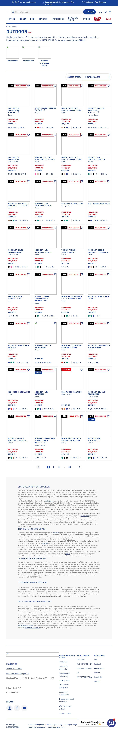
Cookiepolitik (64, 680)
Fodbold (97, 664)
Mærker (43, 19)
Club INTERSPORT (84, 664)
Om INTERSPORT (83, 656)
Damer (12, 19)
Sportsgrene (58, 19)
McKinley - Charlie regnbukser (96, 393)
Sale (108, 19)
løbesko (45, 543)
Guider (86, 19)
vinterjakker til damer (32, 628)
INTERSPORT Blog (84, 677)
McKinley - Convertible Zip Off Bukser (99, 347)
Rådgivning (99, 656)
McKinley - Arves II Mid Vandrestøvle (45, 439)
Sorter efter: (74, 77)
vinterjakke (49, 501)
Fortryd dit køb (65, 713)
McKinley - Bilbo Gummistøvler (15, 251)
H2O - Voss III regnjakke (45, 108)
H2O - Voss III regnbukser (13, 109)
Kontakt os (63, 662)
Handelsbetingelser (36, 724)
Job (78, 673)
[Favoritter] (105, 12)
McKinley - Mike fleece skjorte (98, 298)
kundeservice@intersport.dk (17, 673)
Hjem (8, 26)
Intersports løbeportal (63, 667)
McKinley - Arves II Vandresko (96, 109)
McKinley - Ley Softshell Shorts (96, 158)
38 (69, 467)
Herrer (22, 19)
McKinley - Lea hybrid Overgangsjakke (71, 347)
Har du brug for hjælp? (67, 657)
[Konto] (100, 12)
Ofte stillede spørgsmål (64, 686)
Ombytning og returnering (64, 674)
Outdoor (97, 681)
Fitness (97, 673)
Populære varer (73, 19)
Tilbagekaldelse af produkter (66, 700)
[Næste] (80, 467)
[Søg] (13, 12)
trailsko (56, 533)
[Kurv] (110, 12)
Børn (32, 19)
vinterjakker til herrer (25, 626)
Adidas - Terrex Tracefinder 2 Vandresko (42, 298)
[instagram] (9, 708)
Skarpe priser (97, 19)
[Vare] (19, 95)
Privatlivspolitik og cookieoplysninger (62, 724)
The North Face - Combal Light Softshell (69, 251)
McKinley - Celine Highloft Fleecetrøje (71, 109)
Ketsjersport (99, 668)
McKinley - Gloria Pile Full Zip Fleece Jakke (18, 205)
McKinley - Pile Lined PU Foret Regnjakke (71, 439)
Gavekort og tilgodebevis (64, 693)
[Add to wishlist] (28, 86)
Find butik (81, 659)
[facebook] (17, 708)
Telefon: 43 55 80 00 (14, 668)
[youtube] (24, 708)
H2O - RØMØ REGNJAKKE (71, 392)
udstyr (67, 554)
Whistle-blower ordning (65, 707)
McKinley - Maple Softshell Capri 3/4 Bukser (17, 439)
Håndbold (98, 677)
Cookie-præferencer (56, 727)
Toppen (108, 713)
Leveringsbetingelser (37, 727)
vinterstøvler (85, 516)
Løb (95, 659)
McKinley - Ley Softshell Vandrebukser (41, 393)
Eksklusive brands (84, 668)
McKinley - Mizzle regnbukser (43, 347)
